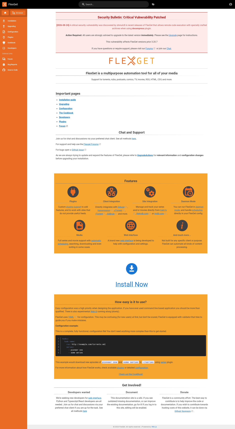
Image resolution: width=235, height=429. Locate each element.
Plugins (62, 121)
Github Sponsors (183, 411)
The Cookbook (66, 113)
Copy (203, 338)
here (85, 411)
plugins (120, 367)
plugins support (73, 207)
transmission (104, 210)
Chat (169, 48)
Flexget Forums (91, 144)
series (163, 362)
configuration (141, 367)
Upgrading (64, 104)
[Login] (230, 4)
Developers (64, 117)
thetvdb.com (142, 213)
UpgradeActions (145, 155)
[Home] (5, 12)
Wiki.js (154, 427)
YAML (71, 317)
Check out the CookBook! (131, 374)
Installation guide (67, 99)
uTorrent (118, 210)
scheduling (197, 210)
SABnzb (111, 214)
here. (134, 138)
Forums (149, 48)
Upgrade (173, 35)
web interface (126, 240)
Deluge (121, 207)
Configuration (65, 108)
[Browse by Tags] (153, 4)
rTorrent (99, 214)
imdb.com (159, 213)
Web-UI (94, 311)
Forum (62, 126)
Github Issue (78, 150)
